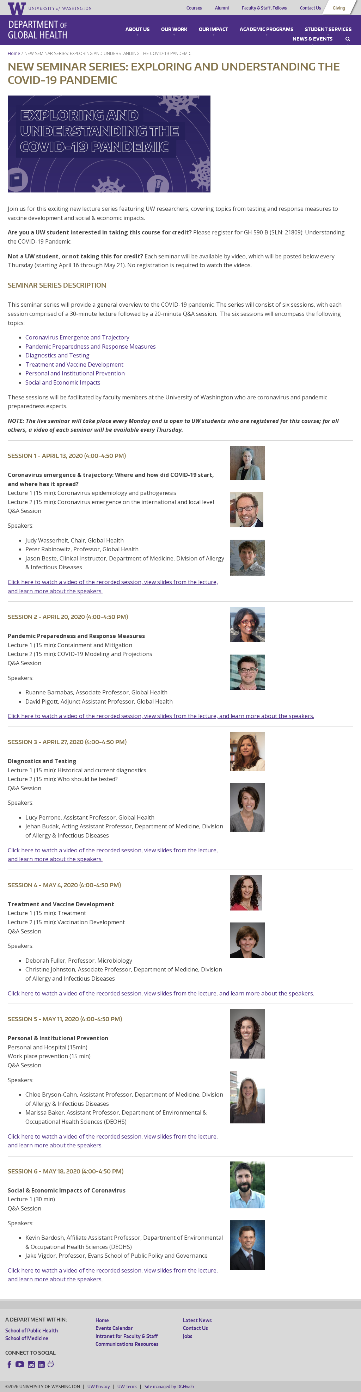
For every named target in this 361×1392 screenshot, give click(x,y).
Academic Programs (266, 29)
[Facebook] (9, 1364)
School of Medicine (26, 1338)
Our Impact (213, 29)
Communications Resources (127, 1344)
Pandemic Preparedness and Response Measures (91, 346)
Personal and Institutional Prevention (75, 373)
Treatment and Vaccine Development (74, 364)
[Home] (37, 29)
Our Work (174, 29)
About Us (137, 29)
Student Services (328, 29)
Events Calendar (114, 1328)
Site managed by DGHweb (169, 1386)
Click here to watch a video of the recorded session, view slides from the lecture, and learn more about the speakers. (161, 716)
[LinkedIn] (41, 1364)
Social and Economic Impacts (62, 382)
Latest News (197, 1320)
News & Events (312, 39)
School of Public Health (31, 1330)
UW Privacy (98, 1386)
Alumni (222, 8)
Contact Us (310, 8)
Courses (194, 8)
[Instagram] (31, 1364)
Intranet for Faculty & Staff (127, 1336)
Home (14, 53)
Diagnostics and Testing (58, 355)
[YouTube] (20, 1364)
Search (347, 39)
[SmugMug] (52, 1365)
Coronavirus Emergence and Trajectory (78, 337)
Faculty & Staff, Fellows (264, 8)
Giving (339, 8)
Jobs (187, 1336)
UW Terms (127, 1386)
